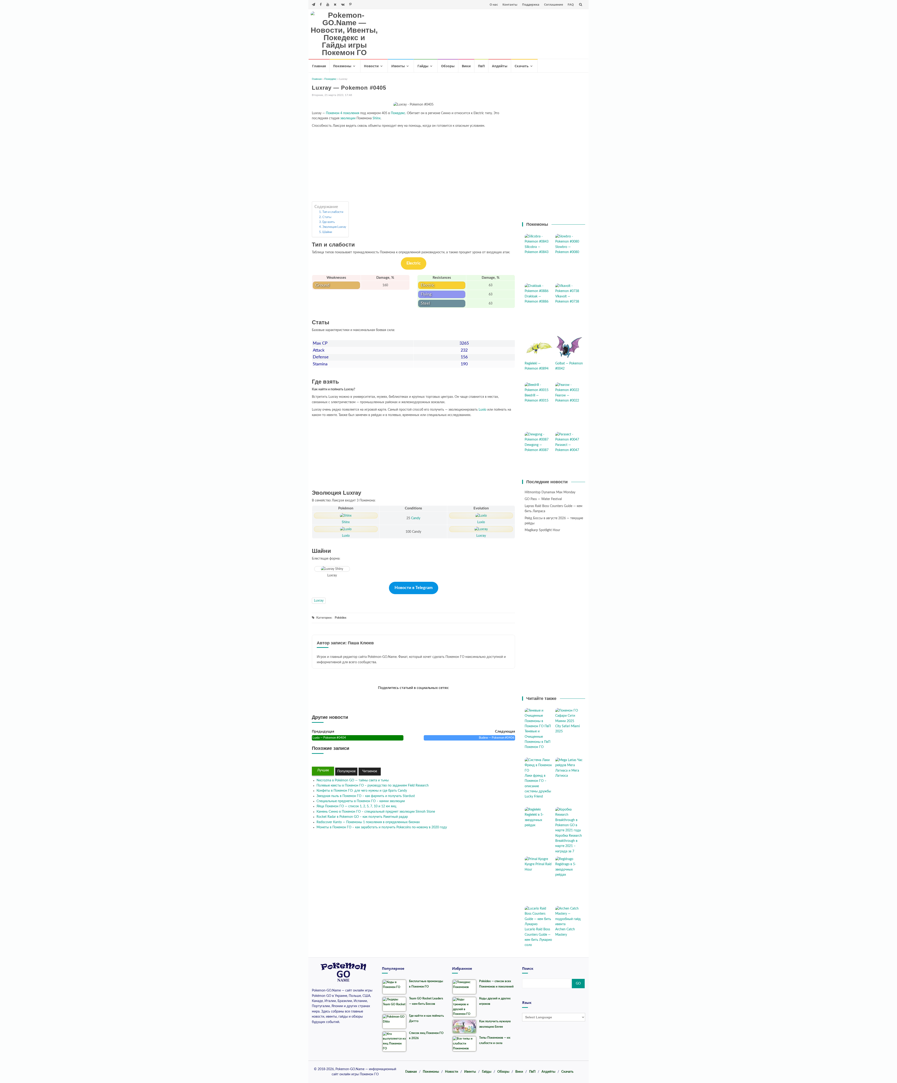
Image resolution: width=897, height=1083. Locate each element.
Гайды (422, 66)
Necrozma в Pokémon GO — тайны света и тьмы (353, 780)
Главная (319, 66)
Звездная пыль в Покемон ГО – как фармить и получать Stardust (366, 796)
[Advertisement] (499, 32)
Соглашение (553, 4)
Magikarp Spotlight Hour (542, 530)
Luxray (319, 600)
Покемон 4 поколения (342, 113)
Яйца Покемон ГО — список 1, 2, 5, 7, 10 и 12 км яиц (356, 806)
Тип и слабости (332, 212)
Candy (415, 518)
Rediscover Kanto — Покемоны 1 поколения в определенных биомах (368, 822)
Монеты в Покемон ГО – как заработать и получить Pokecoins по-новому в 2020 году (382, 827)
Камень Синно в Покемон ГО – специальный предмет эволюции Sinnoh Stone (376, 811)
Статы (326, 217)
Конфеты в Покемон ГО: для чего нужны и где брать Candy (362, 790)
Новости (371, 66)
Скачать (522, 66)
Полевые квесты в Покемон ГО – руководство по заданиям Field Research (373, 785)
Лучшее (323, 770)
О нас (494, 4)
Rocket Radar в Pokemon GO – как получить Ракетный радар (362, 816)
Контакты (509, 4)
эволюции (348, 118)
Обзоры (448, 66)
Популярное (346, 771)
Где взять (328, 222)
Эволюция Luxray (334, 227)
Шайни (327, 232)
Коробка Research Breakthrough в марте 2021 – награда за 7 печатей (568, 846)
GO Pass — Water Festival (543, 499)
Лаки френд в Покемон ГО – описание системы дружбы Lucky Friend (538, 786)
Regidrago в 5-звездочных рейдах (565, 869)
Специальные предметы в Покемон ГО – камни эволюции (361, 801)
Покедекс (330, 79)
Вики (466, 66)
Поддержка (530, 4)
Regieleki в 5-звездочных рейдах (534, 820)
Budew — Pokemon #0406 (496, 737)
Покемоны (342, 66)
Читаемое (369, 771)
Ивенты (398, 66)
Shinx (377, 118)
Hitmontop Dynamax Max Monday (550, 492)
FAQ (571, 4)
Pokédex (340, 617)
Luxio (482, 409)
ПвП (481, 66)
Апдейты (499, 66)
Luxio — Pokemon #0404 (329, 737)
